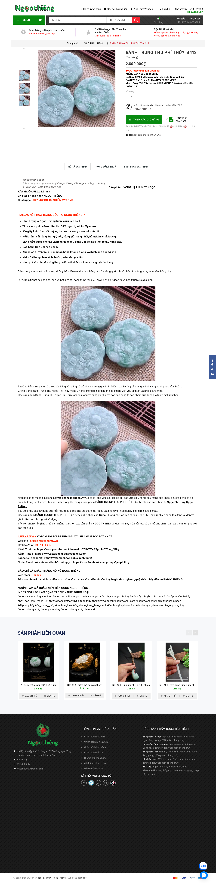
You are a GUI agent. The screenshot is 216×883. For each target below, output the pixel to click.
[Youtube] (98, 783)
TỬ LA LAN (155, 135)
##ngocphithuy (96, 183)
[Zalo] (91, 783)
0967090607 (195, 12)
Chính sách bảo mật (94, 736)
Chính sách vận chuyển (96, 742)
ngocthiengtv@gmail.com (30, 768)
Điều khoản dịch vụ (93, 768)
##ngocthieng (65, 183)
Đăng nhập (194, 18)
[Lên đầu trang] (211, 848)
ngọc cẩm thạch (140, 135)
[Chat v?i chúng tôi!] (204, 875)
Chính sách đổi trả (93, 752)
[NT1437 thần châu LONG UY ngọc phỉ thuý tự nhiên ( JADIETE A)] (38, 662)
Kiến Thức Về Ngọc (143, 9)
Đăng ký (181, 18)
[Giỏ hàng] (157, 19)
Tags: (129, 135)
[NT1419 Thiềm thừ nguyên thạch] (85, 662)
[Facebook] (84, 783)
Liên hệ (166, 9)
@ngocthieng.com (33, 179)
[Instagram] (105, 783)
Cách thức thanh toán (95, 763)
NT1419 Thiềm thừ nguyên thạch (84, 685)
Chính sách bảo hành (95, 747)
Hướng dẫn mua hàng (181, 119)
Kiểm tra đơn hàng (190, 22)
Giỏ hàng (158, 22)
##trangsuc (80, 183)
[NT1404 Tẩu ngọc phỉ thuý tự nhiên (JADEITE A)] (131, 662)
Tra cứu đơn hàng (91, 9)
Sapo (84, 878)
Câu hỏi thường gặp (117, 9)
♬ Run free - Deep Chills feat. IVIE (42, 186)
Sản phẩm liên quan (41, 633)
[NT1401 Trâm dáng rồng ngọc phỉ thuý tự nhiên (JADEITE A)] (177, 662)
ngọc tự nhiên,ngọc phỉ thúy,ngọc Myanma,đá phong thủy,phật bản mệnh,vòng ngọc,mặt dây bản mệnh (171, 770)
